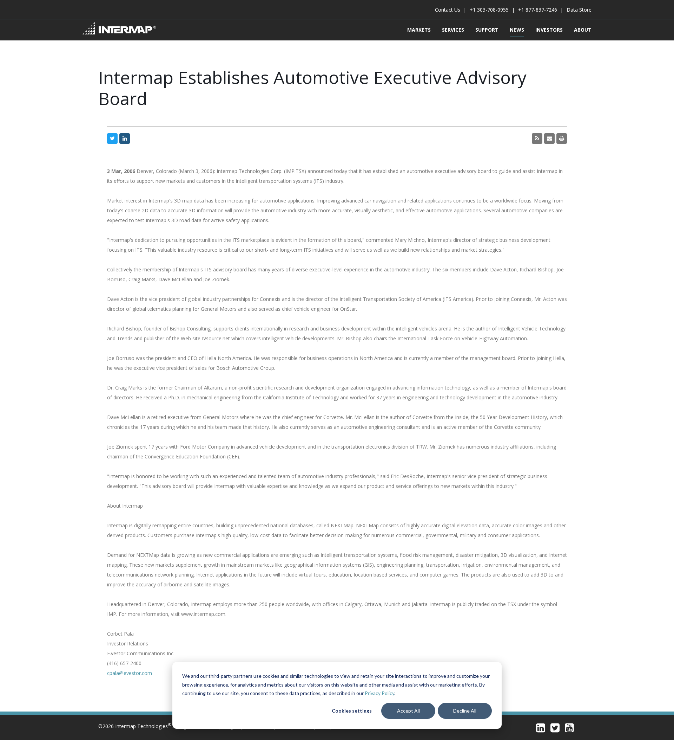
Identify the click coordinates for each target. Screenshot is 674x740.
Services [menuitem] (453, 29)
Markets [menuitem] (419, 29)
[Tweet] (112, 138)
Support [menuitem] (486, 29)
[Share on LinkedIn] (124, 138)
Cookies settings (352, 711)
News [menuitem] (517, 29)
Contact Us (447, 9)
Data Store (579, 9)
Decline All (464, 711)
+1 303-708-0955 (489, 9)
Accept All (408, 711)
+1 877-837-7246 (537, 9)
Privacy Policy (379, 693)
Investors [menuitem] (549, 29)
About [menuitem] (583, 29)
